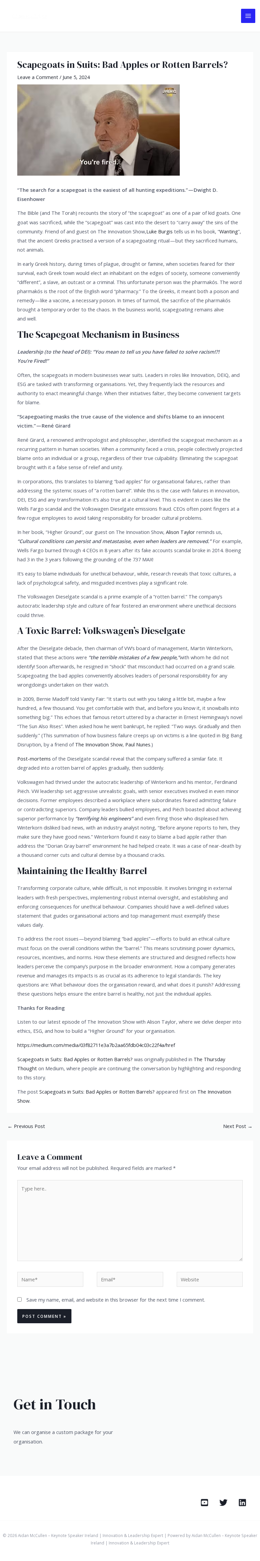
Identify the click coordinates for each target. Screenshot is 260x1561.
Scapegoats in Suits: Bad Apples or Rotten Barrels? (75, 1059)
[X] (223, 1503)
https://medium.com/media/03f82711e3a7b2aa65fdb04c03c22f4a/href (96, 1045)
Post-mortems (34, 758)
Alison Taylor (180, 532)
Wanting (228, 231)
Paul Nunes (137, 744)
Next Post (238, 1126)
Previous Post (26, 1126)
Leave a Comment (37, 77)
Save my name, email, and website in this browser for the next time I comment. (115, 1299)
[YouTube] (204, 1503)
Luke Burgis (159, 231)
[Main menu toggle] (248, 16)
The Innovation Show (99, 744)
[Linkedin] (242, 1503)
